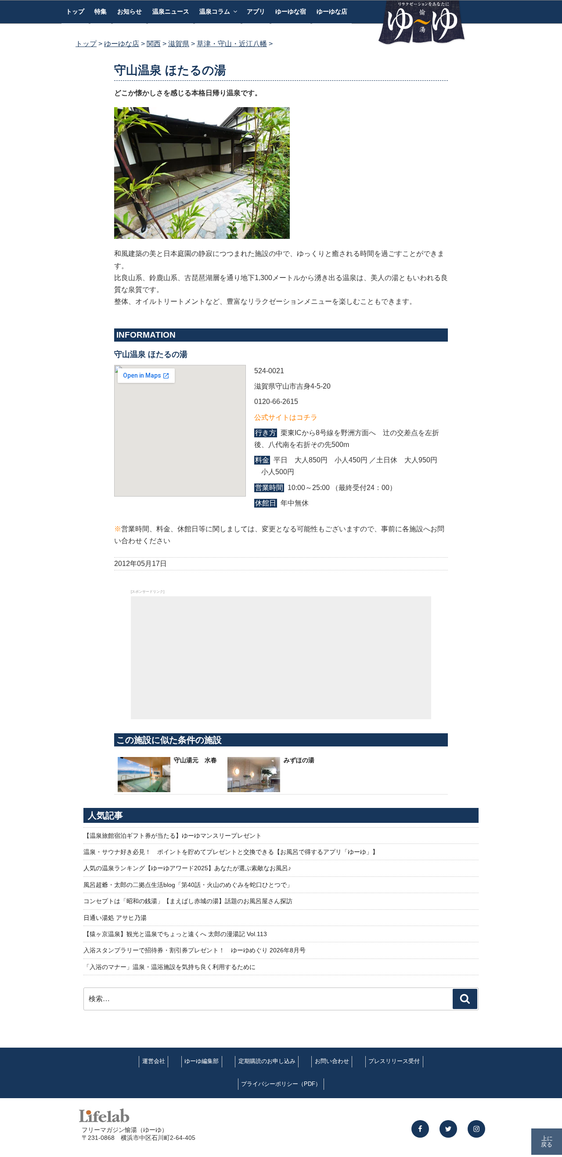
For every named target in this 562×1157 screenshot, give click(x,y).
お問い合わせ (332, 1061)
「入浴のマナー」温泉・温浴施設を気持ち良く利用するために (169, 966)
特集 (100, 11)
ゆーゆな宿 (290, 11)
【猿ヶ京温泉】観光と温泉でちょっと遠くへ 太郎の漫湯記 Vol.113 (175, 933)
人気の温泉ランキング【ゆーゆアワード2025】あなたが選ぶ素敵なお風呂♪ (187, 868)
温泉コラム (214, 11)
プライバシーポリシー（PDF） (281, 1084)
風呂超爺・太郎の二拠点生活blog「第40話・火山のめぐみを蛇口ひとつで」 (188, 884)
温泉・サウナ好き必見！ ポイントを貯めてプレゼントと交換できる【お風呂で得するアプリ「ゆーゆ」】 (230, 851)
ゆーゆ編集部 (201, 1061)
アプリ (256, 11)
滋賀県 (178, 43)
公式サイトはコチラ (285, 417)
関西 (154, 43)
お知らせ (129, 11)
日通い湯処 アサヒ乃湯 (115, 917)
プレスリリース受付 (394, 1061)
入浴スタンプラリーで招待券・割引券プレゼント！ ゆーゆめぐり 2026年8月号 (194, 950)
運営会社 (153, 1061)
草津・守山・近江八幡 (232, 43)
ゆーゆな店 (332, 11)
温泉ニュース (170, 11)
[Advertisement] (281, 657)
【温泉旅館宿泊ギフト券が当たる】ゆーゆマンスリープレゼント (172, 835)
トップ (75, 11)
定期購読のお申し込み (266, 1061)
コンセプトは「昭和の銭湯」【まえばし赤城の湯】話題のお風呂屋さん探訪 (187, 901)
